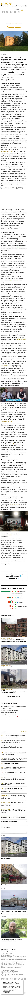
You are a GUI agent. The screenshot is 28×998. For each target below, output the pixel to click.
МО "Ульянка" (14, 280)
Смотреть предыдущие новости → (14, 821)
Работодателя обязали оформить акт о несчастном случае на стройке (13, 736)
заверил (3, 249)
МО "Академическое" (7, 151)
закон (13, 418)
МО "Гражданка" (21, 339)
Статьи (8, 24)
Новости (3, 732)
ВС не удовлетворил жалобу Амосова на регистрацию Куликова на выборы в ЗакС (14, 758)
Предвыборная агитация (8, 951)
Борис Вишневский (18, 444)
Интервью (3, 916)
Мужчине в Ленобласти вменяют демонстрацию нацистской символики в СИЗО (12, 803)
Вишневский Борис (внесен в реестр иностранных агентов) (18, 594)
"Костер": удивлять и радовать (10, 885)
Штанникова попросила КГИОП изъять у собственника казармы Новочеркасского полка (13, 641)
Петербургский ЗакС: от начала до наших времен (13, 912)
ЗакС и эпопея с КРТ (6, 667)
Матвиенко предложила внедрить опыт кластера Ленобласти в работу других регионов (14, 797)
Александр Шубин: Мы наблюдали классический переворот (11, 940)
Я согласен (6, 992)
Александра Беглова (6, 421)
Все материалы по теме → (14, 696)
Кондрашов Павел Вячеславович (9, 710)
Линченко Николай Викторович (8, 712)
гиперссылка (9, 959)
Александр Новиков (6, 535)
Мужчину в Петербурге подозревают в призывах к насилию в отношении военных (13, 778)
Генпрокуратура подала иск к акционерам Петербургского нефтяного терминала (12, 747)
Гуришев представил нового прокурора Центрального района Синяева (14, 816)
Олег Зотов (20, 247)
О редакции (4, 949)
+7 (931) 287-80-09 (6, 973)
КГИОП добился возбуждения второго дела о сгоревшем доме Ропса (14, 691)
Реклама (13, 949)
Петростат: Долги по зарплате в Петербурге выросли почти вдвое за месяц (13, 810)
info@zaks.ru (14, 973)
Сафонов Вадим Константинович (9, 717)
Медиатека (4, 862)
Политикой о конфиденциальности (10, 989)
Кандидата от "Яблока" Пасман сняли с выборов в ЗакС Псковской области (13, 767)
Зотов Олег (20, 609)
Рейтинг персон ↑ (14, 827)
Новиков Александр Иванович (8, 714)
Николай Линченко (6, 365)
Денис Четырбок (14, 504)
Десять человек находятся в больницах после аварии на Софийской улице (13, 741)
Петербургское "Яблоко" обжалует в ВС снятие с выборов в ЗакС (13, 753)
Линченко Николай (22, 606)
